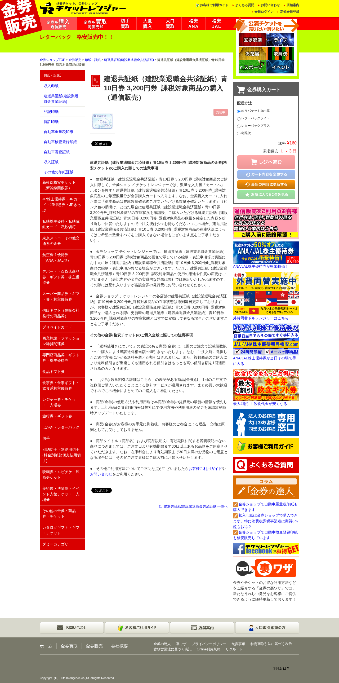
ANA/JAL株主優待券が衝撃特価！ (261, 266)
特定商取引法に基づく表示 (271, 644)
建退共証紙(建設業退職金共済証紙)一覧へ (196, 506)
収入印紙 (51, 86)
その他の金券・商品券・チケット (59, 513)
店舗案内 (293, 5)
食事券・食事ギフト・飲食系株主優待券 (60, 385)
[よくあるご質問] (266, 464)
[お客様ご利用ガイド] (266, 446)
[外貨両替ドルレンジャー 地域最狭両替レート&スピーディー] (266, 293)
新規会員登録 (289, 12)
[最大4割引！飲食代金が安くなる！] (266, 385)
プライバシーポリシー (209, 644)
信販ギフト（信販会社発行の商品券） (60, 313)
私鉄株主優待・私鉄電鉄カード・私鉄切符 (60, 224)
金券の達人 (162, 644)
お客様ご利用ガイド (214, 5)
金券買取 (69, 646)
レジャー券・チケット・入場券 (59, 402)
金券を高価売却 (95, 24)
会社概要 (119, 646)
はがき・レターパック (60, 427)
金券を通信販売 (58, 24)
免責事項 (238, 644)
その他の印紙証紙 (58, 172)
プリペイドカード (57, 327)
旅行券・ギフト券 (57, 416)
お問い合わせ (270, 5)
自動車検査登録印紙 (60, 142)
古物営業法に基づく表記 (172, 649)
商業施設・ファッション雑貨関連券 (60, 341)
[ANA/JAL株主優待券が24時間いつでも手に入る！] (266, 339)
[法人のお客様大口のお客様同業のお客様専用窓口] (266, 422)
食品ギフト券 (53, 371)
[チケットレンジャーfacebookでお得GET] (266, 548)
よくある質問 (244, 5)
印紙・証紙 (93, 60)
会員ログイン (264, 12)
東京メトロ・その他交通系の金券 (60, 241)
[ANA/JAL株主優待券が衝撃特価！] (266, 252)
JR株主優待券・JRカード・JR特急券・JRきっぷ (61, 204)
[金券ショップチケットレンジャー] (83, 8)
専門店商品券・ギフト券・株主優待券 (60, 358)
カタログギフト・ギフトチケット (60, 530)
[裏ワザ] (266, 568)
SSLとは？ (281, 668)
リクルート (234, 649)
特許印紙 (51, 122)
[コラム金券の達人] (266, 487)
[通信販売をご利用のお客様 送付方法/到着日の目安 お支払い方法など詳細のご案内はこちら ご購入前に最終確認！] (266, 222)
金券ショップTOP (52, 60)
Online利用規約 (208, 649)
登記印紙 (51, 111)
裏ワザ (181, 644)
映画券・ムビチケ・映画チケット (60, 474)
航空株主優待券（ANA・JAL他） (56, 257)
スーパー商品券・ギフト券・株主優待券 (60, 296)
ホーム (46, 646)
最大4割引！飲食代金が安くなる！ (262, 404)
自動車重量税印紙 (58, 132)
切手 (46, 438)
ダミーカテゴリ (55, 544)
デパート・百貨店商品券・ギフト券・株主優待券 (60, 277)
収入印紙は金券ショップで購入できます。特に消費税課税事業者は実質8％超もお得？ (265, 520)
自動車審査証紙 (57, 152)
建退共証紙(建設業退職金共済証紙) (129, 60)
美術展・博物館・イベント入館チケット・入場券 (60, 494)
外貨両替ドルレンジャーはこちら (261, 318)
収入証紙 (51, 162)
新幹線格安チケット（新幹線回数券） (59, 185)
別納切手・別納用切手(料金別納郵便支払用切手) (61, 455)
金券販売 (75, 60)
